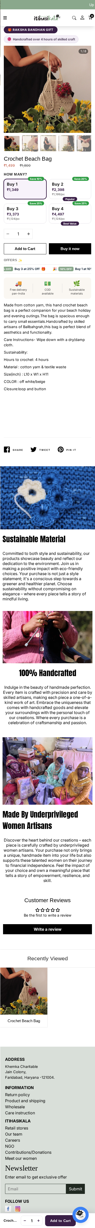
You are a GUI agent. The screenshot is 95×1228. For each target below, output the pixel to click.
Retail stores (16, 1128)
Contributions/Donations (28, 1152)
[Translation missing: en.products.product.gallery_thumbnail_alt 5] (85, 143)
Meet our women (21, 1158)
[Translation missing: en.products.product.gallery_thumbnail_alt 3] (48, 143)
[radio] (25, 189)
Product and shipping (25, 1100)
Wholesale (15, 1106)
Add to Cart (60, 1221)
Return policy (17, 1094)
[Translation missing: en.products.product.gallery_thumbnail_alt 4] (67, 143)
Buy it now (70, 249)
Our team (13, 1134)
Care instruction (20, 1112)
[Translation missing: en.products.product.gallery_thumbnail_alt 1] (12, 143)
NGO (9, 1146)
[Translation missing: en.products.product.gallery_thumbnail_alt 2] (30, 143)
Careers (12, 1140)
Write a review (48, 929)
